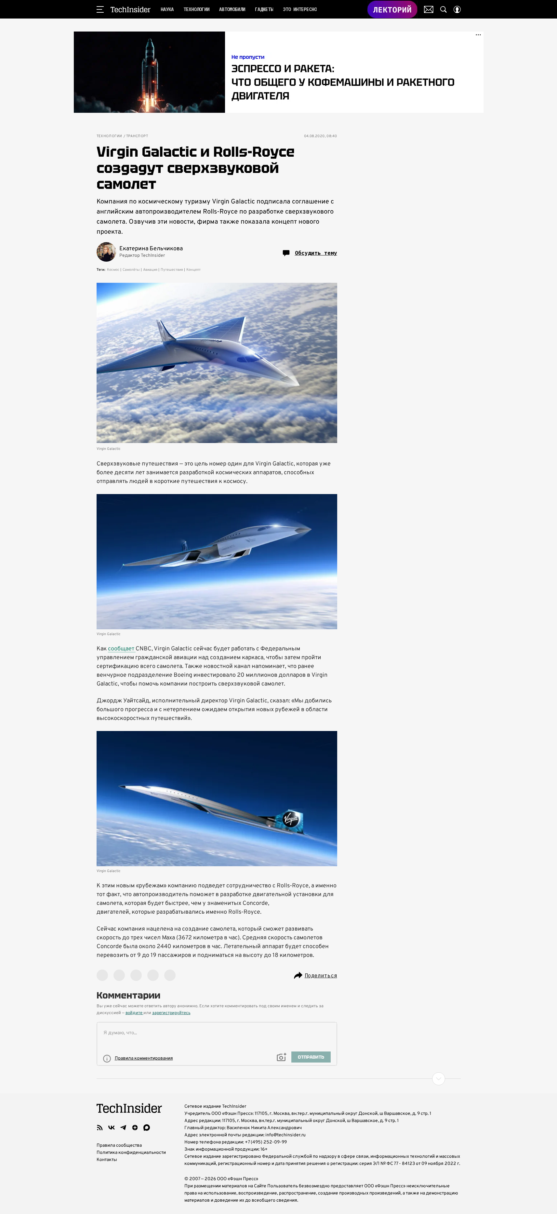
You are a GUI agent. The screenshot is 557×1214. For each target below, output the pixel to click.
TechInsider (130, 9)
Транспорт (137, 136)
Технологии (109, 136)
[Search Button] (443, 9)
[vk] (111, 1127)
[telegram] (123, 1127)
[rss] (100, 1127)
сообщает (122, 649)
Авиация (150, 270)
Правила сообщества (119, 1145)
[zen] (135, 1127)
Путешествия (172, 270)
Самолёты (131, 270)
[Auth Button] (457, 9)
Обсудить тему (316, 253)
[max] (146, 1127)
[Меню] (100, 9)
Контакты (107, 1160)
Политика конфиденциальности (131, 1152)
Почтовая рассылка (428, 9)
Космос (113, 270)
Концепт (193, 270)
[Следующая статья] (279, 1078)
